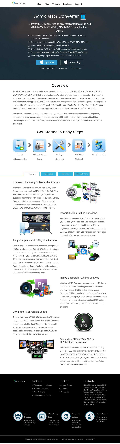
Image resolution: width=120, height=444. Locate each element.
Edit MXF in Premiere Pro (98, 402)
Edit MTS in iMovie (90, 385)
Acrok (39, 439)
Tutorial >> (63, 68)
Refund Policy (89, 439)
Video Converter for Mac (43, 395)
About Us (63, 388)
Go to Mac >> (76, 68)
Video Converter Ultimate (43, 385)
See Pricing (74, 62)
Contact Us (64, 392)
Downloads (67, 4)
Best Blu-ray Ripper (90, 390)
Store (39, 4)
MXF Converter (39, 392)
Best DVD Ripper (95, 395)
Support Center (66, 385)
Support (78, 4)
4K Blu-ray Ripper (89, 404)
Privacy (80, 439)
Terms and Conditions (69, 439)
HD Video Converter (41, 388)
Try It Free (49, 62)
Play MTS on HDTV (99, 387)
